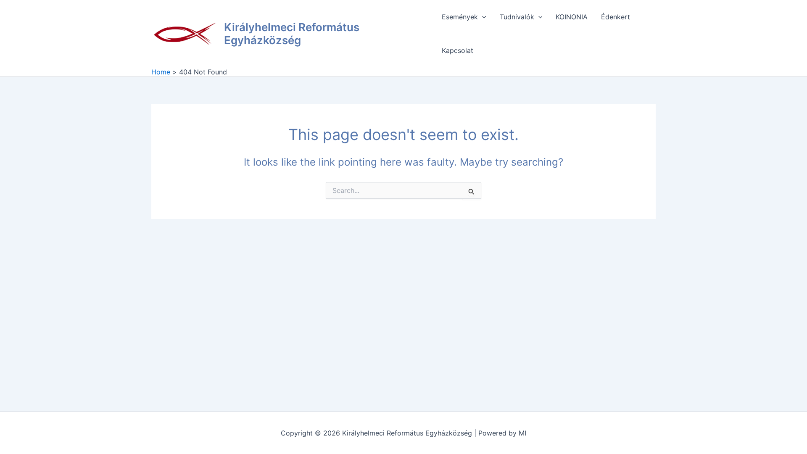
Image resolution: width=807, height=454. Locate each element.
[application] (482, 17)
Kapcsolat (457, 50)
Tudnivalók (517, 17)
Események (460, 17)
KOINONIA (572, 17)
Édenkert (615, 17)
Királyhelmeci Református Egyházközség (291, 34)
